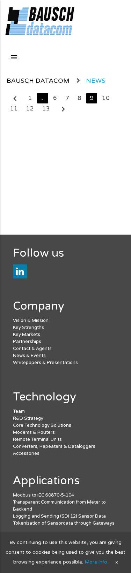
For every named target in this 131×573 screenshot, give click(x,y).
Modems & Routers (34, 432)
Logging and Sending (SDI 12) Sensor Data (59, 516)
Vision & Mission (31, 320)
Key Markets (26, 334)
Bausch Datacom (38, 81)
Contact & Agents (32, 348)
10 (106, 98)
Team (19, 411)
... (43, 98)
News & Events (29, 355)
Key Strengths (28, 327)
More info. (96, 562)
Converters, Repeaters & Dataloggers (54, 446)
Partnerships (27, 341)
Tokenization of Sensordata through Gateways (64, 523)
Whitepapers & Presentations (45, 362)
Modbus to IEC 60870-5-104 (43, 495)
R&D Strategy (28, 418)
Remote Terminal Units (37, 439)
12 (30, 108)
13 (46, 108)
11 (14, 108)
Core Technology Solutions (42, 425)
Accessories (26, 453)
